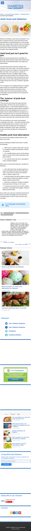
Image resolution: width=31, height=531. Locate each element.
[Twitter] (17, 513)
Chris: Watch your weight (21, 244)
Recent (7, 414)
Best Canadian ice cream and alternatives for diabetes (12, 287)
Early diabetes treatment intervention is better (19, 444)
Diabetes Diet (25, 14)
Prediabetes (12, 331)
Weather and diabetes (8, 242)
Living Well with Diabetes (11, 454)
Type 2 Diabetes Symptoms (17, 327)
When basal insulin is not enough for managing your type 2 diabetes (21, 425)
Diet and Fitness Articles (12, 14)
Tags (18, 414)
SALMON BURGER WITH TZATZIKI (14, 308)
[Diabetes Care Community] (15, 7)
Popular (13, 414)
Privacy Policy (16, 529)
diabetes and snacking (7, 214)
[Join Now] (15, 374)
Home (2, 14)
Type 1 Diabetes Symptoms (17, 323)
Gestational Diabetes (15, 335)
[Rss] (11, 513)
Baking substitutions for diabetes (13, 267)
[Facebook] (14, 513)
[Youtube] (20, 513)
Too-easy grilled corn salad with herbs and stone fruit (21, 418)
